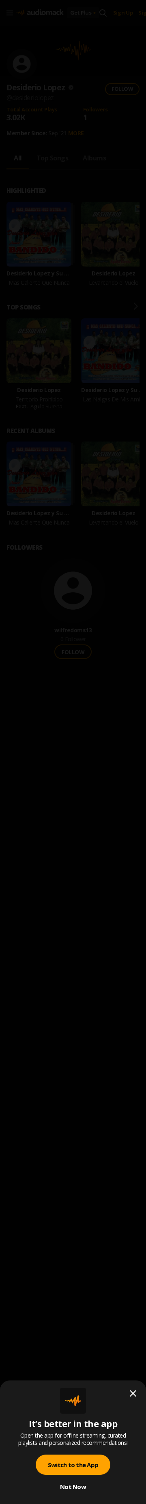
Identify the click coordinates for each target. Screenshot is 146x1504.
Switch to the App (73, 1465)
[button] (73, 752)
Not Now (73, 1487)
